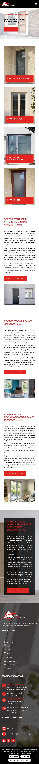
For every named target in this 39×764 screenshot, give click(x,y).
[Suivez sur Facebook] (8, 740)
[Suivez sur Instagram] (4, 740)
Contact (11, 29)
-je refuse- (25, 756)
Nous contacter (15, 278)
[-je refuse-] (37, 756)
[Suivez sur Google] (13, 740)
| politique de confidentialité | (19, 760)
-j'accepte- (14, 756)
